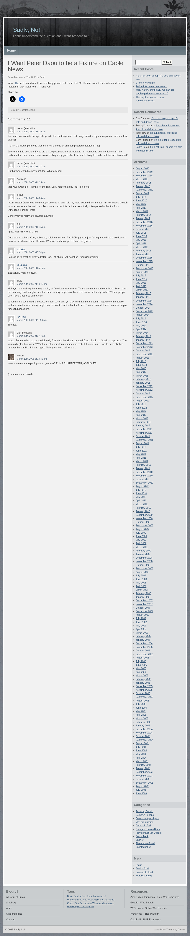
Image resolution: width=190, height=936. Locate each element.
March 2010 (142, 504)
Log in (139, 865)
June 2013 (141, 364)
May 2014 (141, 325)
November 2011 (144, 432)
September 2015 (144, 268)
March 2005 (142, 718)
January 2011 (143, 468)
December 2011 (144, 429)
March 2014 (142, 332)
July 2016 (141, 232)
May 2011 (141, 454)
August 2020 (142, 168)
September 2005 (144, 697)
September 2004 (144, 740)
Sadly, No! (26, 29)
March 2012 (142, 418)
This (17, 83)
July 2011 (141, 447)
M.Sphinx (22, 265)
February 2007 (143, 636)
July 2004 (141, 747)
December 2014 (144, 300)
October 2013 (143, 350)
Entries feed (142, 868)
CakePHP (135, 919)
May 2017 (141, 204)
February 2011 (143, 464)
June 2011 (141, 450)
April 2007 (141, 629)
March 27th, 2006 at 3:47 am (31, 336)
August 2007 (142, 614)
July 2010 (141, 490)
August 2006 (142, 657)
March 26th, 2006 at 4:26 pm (31, 198)
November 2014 (144, 304)
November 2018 (144, 175)
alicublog (11, 902)
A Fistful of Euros (15, 897)
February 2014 (143, 336)
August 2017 (142, 193)
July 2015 (141, 275)
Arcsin (181, 929)
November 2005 (144, 689)
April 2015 (141, 286)
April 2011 (141, 457)
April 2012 (141, 415)
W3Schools (136, 908)
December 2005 (144, 686)
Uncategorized (143, 847)
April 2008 (141, 586)
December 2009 (144, 515)
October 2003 (143, 779)
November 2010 (144, 475)
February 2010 (143, 507)
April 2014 (141, 329)
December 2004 (144, 729)
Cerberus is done (145, 815)
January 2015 (143, 297)
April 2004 (141, 757)
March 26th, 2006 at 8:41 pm (31, 268)
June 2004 (141, 750)
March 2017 (142, 211)
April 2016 (141, 243)
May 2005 (141, 711)
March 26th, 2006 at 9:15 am (31, 182)
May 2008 (141, 582)
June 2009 (141, 536)
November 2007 (144, 604)
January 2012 (143, 425)
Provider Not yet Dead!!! (149, 832)
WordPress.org (144, 875)
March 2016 (142, 247)
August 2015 (142, 272)
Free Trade (87, 896)
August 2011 (142, 443)
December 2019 (144, 172)
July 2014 (141, 318)
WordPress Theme (164, 929)
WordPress (136, 913)
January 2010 (143, 511)
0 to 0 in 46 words (145, 82)
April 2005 (141, 714)
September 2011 (144, 439)
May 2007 (141, 625)
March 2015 (142, 289)
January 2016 (143, 254)
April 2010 (141, 500)
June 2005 (141, 707)
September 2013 (144, 354)
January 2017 (143, 218)
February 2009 (143, 550)
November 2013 (144, 347)
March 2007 (142, 632)
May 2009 (141, 539)
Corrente (10, 919)
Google (134, 902)
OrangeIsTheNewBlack (148, 829)
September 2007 (144, 611)
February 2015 (143, 293)
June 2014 (141, 322)
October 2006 (143, 650)
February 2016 (143, 250)
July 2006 (141, 661)
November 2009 (144, 518)
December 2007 (144, 600)
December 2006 (144, 643)
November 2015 (144, 261)
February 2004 (143, 764)
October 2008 (143, 565)
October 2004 (143, 736)
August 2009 (142, 529)
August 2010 (142, 486)
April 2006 (141, 672)
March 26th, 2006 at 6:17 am (31, 166)
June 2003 (141, 793)
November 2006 (144, 647)
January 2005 (143, 725)
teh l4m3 (21, 249)
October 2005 (143, 693)
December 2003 (144, 772)
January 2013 (143, 382)
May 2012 (141, 411)
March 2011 (142, 461)
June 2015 (141, 279)
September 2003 (144, 782)
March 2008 (142, 590)
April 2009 (141, 543)
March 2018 (142, 179)
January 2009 (143, 554)
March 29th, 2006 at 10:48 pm (32, 359)
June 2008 (141, 579)
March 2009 (142, 547)
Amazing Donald (144, 811)
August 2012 (142, 400)
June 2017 (141, 200)
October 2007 (143, 607)
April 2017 (141, 207)
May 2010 (141, 497)
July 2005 (141, 704)
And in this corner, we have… (151, 86)
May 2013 (141, 368)
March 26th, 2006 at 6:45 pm (31, 227)
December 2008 (144, 557)
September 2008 (144, 568)
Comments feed (144, 872)
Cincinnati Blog (14, 913)
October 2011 (143, 436)
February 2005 (143, 722)
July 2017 (141, 197)
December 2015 (144, 257)
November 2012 (144, 389)
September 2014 (144, 311)
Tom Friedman (82, 903)
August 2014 (142, 314)
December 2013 (144, 343)
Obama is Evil (143, 825)
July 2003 (141, 789)
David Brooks (74, 896)
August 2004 (142, 743)
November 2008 (144, 561)
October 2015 (143, 265)
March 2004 (142, 761)
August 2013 (142, 357)
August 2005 (142, 700)
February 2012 (143, 422)
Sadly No (140, 147)
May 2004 (141, 754)
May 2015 (141, 282)
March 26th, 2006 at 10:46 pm (32, 284)
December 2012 (144, 386)
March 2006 (142, 675)
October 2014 (143, 307)
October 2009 (143, 522)
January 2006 (143, 682)
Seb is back (142, 836)
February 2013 (143, 379)
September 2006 (144, 654)
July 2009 (141, 532)
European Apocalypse (147, 818)
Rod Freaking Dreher (93, 899)
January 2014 (143, 340)
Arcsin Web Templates (142, 897)
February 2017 (143, 214)
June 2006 (141, 665)
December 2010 (144, 472)
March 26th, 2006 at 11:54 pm (32, 320)
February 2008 (143, 593)
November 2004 (144, 732)
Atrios (9, 908)
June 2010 (141, 493)
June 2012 (141, 407)
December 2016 (144, 222)
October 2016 (143, 229)
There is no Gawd (145, 843)
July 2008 (141, 575)
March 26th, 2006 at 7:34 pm (31, 252)
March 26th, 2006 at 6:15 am (31, 131)
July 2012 (141, 404)
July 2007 (141, 618)
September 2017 (144, 190)
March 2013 (142, 375)
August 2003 (142, 786)
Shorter (139, 839)
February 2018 (143, 182)
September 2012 (144, 397)
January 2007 (143, 639)
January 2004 (143, 768)
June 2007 (141, 622)
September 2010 (144, 482)
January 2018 (143, 186)
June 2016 (141, 236)
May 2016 (141, 239)
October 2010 (143, 479)
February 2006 (143, 679)
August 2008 (142, 572)
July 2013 (141, 361)
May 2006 (141, 668)
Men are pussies (144, 822)
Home (11, 50)
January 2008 (143, 597)
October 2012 (143, 393)
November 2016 (144, 225)
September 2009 (144, 525)
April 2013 (141, 372)
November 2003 (144, 775)
